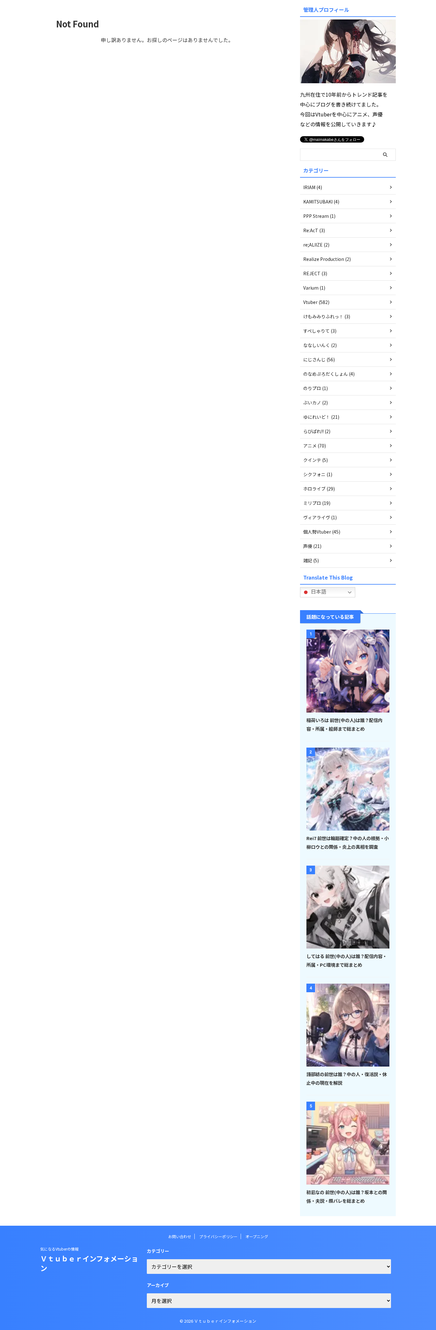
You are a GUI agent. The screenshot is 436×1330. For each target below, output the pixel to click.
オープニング (256, 1236)
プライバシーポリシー (218, 1236)
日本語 (318, 591)
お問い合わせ (179, 1236)
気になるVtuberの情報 (59, 1249)
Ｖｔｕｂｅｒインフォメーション (89, 1263)
